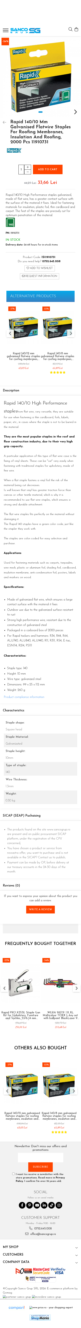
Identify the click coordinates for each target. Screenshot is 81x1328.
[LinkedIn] (44, 1205)
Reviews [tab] (11, 885)
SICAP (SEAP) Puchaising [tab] (21, 815)
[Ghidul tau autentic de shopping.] (16, 1308)
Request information (41, 276)
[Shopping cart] (76, 29)
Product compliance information (24, 697)
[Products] (6, 31)
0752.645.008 (42, 1228)
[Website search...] (71, 29)
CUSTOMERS (13, 1254)
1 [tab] (40, 112)
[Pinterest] (29, 1205)
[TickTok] (51, 1205)
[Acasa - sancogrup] (25, 30)
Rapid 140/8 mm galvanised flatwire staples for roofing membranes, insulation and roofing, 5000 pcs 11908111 (57, 356)
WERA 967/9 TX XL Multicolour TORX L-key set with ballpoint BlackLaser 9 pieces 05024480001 (60, 1015)
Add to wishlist (41, 268)
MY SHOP (10, 1247)
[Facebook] (22, 1205)
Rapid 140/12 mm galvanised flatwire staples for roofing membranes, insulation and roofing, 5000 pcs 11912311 (23, 356)
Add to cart (47, 169)
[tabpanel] (40, 77)
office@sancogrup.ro (42, 1234)
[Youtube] (37, 1205)
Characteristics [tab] (13, 710)
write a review (40, 909)
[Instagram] (59, 1205)
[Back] (3, 123)
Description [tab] (11, 390)
